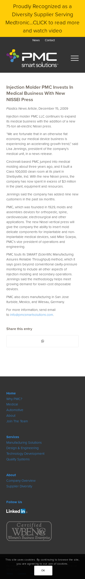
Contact (50, 40)
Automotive (14, 409)
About (10, 415)
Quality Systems (18, 459)
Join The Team (17, 421)
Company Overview (21, 480)
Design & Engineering (22, 448)
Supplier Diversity (19, 486)
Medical (12, 404)
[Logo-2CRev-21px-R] (16, 511)
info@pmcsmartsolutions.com (31, 314)
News (36, 40)
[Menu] (72, 58)
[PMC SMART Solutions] (35, 58)
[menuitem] (36, 40)
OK (43, 570)
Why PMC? (14, 398)
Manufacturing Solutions (24, 442)
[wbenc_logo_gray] (29, 531)
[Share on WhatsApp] (42, 341)
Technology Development (25, 453)
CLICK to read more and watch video (51, 26)
